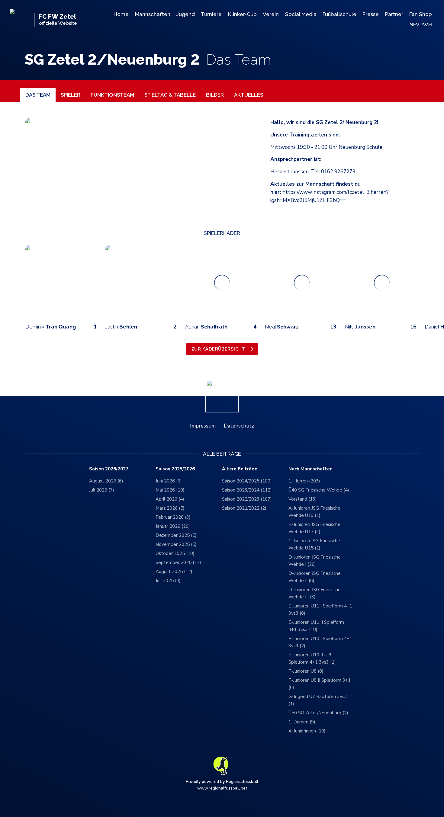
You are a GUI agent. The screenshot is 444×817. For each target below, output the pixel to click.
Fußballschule (339, 14)
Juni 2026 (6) (169, 481)
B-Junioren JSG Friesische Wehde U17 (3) (314, 528)
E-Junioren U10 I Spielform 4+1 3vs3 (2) (320, 642)
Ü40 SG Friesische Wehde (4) (318, 490)
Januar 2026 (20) (173, 526)
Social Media (301, 14)
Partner (394, 14)
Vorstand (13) (302, 499)
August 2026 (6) (106, 481)
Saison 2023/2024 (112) (247, 490)
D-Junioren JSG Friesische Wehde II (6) (314, 577)
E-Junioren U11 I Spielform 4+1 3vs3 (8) (320, 609)
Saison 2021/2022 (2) (244, 508)
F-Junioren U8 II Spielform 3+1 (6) (319, 683)
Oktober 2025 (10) (175, 553)
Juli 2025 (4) (168, 581)
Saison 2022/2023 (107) (247, 499)
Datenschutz (239, 425)
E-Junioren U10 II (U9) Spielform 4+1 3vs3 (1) (312, 658)
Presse (370, 14)
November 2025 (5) (176, 544)
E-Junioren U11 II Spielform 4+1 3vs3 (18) (316, 626)
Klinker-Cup (242, 14)
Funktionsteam (112, 95)
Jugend (185, 14)
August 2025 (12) (174, 572)
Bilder (215, 95)
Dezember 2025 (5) (176, 535)
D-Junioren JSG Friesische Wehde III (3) (314, 593)
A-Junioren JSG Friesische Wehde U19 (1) (314, 511)
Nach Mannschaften (310, 469)
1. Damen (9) (301, 722)
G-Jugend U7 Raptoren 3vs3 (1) (317, 700)
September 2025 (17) (178, 562)
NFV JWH (421, 24)
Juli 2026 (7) (101, 490)
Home (121, 14)
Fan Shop (420, 14)
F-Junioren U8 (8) (305, 671)
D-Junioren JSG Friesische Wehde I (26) (314, 560)
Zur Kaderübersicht (218, 349)
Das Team (37, 95)
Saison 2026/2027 (108, 469)
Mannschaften (152, 14)
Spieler (70, 95)
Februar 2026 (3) (173, 517)
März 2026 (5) (170, 508)
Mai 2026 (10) (170, 490)
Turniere (211, 14)
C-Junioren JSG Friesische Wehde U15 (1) (314, 544)
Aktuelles (248, 95)
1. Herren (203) (304, 481)
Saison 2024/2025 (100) (247, 481)
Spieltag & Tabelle (170, 95)
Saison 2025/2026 (175, 469)
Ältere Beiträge (239, 469)
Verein (271, 14)
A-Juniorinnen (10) (307, 731)
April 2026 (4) (170, 499)
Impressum (203, 425)
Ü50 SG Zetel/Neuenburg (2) (318, 713)
